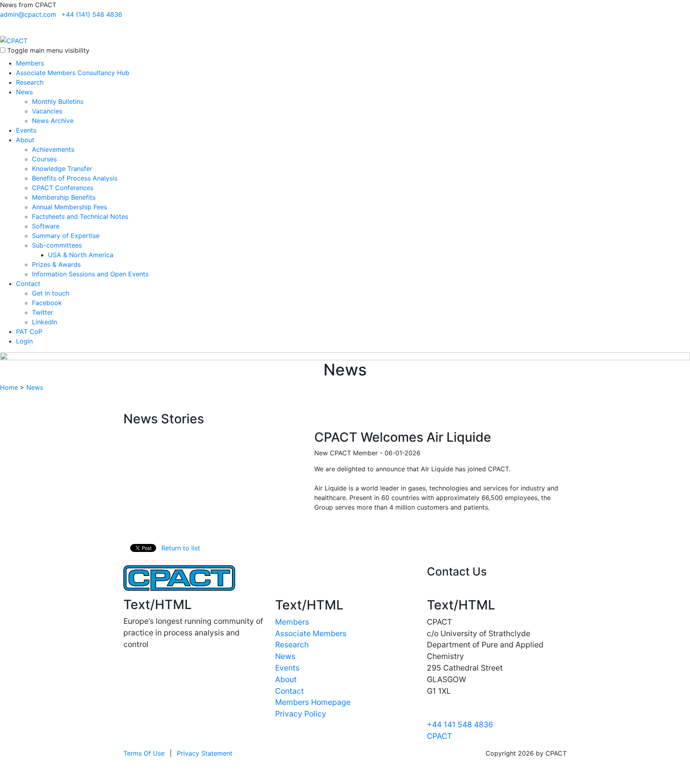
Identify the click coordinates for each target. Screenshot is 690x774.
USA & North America (80, 255)
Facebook (47, 303)
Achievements (53, 149)
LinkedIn (44, 322)
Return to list (180, 548)
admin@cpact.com (28, 14)
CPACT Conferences (62, 188)
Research (30, 82)
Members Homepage (313, 702)
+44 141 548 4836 (460, 724)
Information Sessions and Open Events (90, 274)
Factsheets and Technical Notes (80, 216)
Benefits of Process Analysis (74, 178)
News (24, 92)
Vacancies (47, 111)
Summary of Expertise (65, 236)
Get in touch (50, 293)
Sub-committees (57, 245)
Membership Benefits (63, 197)
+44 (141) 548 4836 (91, 14)
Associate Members (311, 633)
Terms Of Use (144, 753)
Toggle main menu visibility (48, 50)
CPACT (439, 736)
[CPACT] (14, 40)
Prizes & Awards (56, 264)
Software (45, 226)
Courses (44, 159)
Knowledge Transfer (62, 169)
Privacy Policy (300, 713)
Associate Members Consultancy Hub (72, 73)
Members (30, 63)
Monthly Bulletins (57, 101)
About (25, 140)
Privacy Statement (204, 753)
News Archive (52, 121)
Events (26, 130)
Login (24, 341)
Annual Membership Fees (69, 207)
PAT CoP (29, 331)
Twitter (42, 312)
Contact (28, 284)
